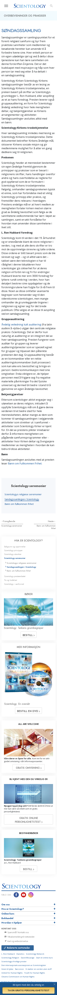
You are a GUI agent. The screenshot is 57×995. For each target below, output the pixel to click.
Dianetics (20, 954)
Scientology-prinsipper (13, 550)
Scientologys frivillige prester (14, 961)
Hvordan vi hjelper (11, 922)
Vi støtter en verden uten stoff (38, 969)
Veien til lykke (7, 969)
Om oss (5, 904)
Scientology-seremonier (11, 525)
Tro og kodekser (10, 580)
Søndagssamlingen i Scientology (22, 499)
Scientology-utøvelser (12, 554)
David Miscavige (27, 957)
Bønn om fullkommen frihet (19, 503)
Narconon (19, 969)
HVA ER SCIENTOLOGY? (28, 540)
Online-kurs (7, 913)
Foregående (9, 521)
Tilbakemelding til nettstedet (20, 936)
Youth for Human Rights (34, 973)
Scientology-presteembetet (14, 576)
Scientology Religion (10, 957)
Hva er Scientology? (12, 909)
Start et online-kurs (44, 957)
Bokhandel (7, 918)
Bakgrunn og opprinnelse (14, 546)
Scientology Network (35, 954)
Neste (51, 521)
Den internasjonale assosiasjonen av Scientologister (23, 965)
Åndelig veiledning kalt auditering (21, 324)
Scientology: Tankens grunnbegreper (23, 628)
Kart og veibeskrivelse (17, 941)
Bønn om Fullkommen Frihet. (25, 463)
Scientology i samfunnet (14, 584)
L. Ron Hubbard (8, 954)
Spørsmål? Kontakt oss (18, 932)
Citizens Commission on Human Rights (17, 976)
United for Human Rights (11, 973)
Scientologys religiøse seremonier (23, 494)
